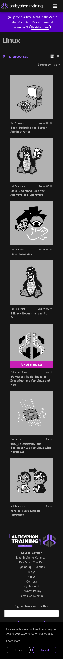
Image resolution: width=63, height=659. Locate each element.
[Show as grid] (52, 56)
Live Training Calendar (31, 557)
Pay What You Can (31, 562)
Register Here (40, 27)
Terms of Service (31, 595)
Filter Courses (18, 56)
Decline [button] (18, 650)
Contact (31, 581)
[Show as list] (58, 56)
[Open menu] (55, 6)
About (31, 576)
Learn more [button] (13, 641)
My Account (31, 586)
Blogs (31, 572)
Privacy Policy (31, 591)
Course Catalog (31, 552)
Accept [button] (45, 650)
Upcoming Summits (31, 567)
